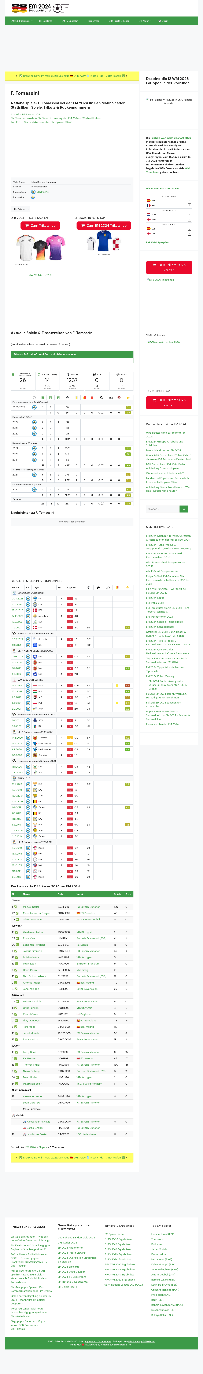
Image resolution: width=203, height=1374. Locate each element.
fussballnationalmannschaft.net (117, 1344)
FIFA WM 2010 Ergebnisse (119, 1264)
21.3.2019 (17, 836)
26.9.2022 (17, 656)
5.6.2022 (17, 668)
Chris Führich (30, 1008)
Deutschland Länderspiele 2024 (76, 1237)
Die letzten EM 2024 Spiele (162, 188)
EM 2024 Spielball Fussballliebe (164, 621)
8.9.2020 (17, 749)
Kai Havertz (29, 1058)
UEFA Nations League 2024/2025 (123, 1284)
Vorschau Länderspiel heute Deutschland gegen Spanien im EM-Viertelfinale (29, 1312)
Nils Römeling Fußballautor (141, 1341)
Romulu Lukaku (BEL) (163, 1279)
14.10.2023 (17, 616)
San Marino (43, 191)
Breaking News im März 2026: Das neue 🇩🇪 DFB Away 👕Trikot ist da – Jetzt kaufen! (72, 75)
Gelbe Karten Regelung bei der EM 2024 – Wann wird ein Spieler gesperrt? (31, 1299)
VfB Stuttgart (84, 932)
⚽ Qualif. (163, 20)
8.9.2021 (16, 697)
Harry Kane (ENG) (161, 1259)
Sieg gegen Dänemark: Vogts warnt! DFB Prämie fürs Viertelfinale (28, 1325)
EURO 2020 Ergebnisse (118, 1254)
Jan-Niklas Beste (37, 1134)
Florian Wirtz (30, 1039)
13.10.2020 (17, 743)
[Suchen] (184, 509)
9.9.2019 (16, 807)
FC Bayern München (88, 906)
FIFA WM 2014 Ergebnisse (119, 1269)
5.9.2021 (16, 703)
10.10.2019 (17, 801)
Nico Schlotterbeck (34, 976)
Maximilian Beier (32, 1083)
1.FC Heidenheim (86, 1134)
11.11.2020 (17, 766)
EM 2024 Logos (155, 597)
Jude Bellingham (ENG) (164, 1269)
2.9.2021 (16, 708)
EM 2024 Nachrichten (70, 1247)
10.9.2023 (17, 621)
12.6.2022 (17, 662)
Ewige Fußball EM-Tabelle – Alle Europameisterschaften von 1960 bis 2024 (167, 580)
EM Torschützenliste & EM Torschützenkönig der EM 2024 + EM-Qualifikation (55, 118)
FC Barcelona (88, 913)
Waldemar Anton (33, 932)
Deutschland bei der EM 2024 (163, 450)
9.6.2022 (17, 645)
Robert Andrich (32, 1001)
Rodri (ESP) (157, 1299)
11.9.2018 (16, 871)
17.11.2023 (17, 604)
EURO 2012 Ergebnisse (117, 1244)
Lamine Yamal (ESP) (162, 1234)
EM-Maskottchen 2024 (159, 616)
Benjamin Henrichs (34, 944)
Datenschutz (104, 1341)
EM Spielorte (45, 20)
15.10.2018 (17, 859)
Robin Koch (29, 963)
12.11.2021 (17, 691)
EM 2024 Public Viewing (160, 676)
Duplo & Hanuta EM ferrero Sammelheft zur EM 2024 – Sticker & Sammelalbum (168, 715)
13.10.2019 (17, 795)
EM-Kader (144, 20)
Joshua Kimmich (32, 951)
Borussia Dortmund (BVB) (91, 938)
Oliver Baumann (32, 919)
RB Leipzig (82, 944)
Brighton (85, 1014)
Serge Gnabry (35, 1127)
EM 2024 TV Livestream (72, 1276)
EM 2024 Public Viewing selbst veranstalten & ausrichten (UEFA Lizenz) (168, 685)
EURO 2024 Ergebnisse (117, 1259)
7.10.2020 (17, 772)
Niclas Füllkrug (31, 1071)
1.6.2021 (16, 720)
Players (42, 1147)
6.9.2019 (16, 813)
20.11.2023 (17, 598)
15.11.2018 (17, 853)
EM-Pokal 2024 (155, 603)
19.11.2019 (17, 784)
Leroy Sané (29, 1052)
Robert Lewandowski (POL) (167, 1305)
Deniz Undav (30, 1077)
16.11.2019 (17, 790)
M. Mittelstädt (31, 957)
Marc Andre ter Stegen (36, 913)
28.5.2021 (17, 726)
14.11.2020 (17, 737)
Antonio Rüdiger (32, 982)
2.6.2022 (16, 674)
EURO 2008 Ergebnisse (118, 1239)
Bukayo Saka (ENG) (162, 1315)
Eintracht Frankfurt (88, 963)
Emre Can (29, 938)
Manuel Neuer (31, 906)
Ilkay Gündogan (32, 1020)
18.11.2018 (17, 847)
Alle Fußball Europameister (162, 571)
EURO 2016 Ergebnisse (117, 1249)
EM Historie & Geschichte (73, 1281)
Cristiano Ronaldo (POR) (165, 1289)
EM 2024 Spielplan (20, 20)
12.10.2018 (17, 865)
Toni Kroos (29, 1026)
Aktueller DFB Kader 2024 (26, 114)
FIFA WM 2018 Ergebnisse (119, 1274)
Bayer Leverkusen (87, 989)
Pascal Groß (30, 1014)
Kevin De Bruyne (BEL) (164, 1284)
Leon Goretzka (31, 1102)
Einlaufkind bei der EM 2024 (162, 724)
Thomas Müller (31, 1064)
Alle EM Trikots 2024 (40, 275)
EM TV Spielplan (70, 20)
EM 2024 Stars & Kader (71, 1271)
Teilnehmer (93, 20)
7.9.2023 (17, 627)
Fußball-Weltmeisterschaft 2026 (171, 138)
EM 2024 (30, 1147)
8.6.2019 (16, 824)
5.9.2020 (17, 755)
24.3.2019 (17, 830)
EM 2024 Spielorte (69, 1266)
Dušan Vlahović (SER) (163, 1310)
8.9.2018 (16, 876)
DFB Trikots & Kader (119, 20)
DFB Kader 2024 (67, 1242)
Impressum (90, 1341)
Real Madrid (87, 982)
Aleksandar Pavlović (38, 1121)
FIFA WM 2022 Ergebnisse (119, 1279)
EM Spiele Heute (67, 1287)
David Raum (30, 970)
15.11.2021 (17, 685)
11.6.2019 (16, 819)
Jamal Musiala (31, 1033)
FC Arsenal (86, 1058)
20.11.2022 (17, 639)
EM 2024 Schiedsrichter (160, 626)
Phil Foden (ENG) (161, 1294)
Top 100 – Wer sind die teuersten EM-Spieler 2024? (41, 122)
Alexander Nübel (32, 1096)
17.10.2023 (17, 610)
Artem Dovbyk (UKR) (163, 1274)
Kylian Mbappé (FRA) (163, 1264)
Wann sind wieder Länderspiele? (165, 473)
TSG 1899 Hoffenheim (89, 919)
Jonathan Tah (31, 989)
